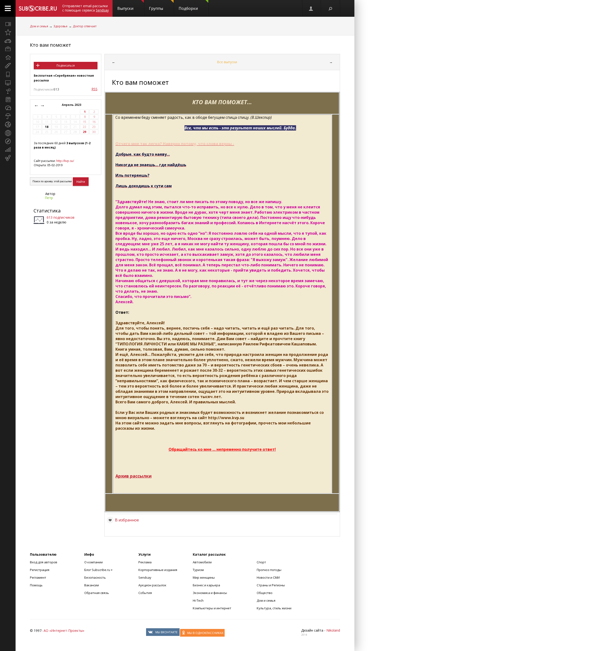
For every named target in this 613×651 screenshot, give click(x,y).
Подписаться (66, 65)
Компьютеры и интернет (212, 608)
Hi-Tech (198, 600)
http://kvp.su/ (65, 161)
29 (84, 132)
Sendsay (144, 577)
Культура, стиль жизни (274, 608)
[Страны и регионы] (8, 133)
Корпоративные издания (157, 570)
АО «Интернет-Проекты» (64, 630)
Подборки (188, 8)
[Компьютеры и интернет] (8, 82)
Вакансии (91, 585)
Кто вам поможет (50, 45)
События (145, 593)
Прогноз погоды (269, 570)
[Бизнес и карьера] (8, 49)
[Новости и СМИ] (8, 99)
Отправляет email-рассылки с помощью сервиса (85, 8)
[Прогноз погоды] (8, 116)
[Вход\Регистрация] (311, 8)
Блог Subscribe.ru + (98, 570)
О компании (93, 562)
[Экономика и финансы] (8, 149)
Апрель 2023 (72, 105)
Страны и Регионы (271, 585)
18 (46, 127)
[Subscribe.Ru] (38, 8)
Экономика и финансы (210, 593)
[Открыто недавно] (8, 32)
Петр (49, 197)
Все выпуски (227, 62)
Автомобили (202, 562)
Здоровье (60, 26)
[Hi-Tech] (8, 74)
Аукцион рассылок (152, 585)
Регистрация (39, 570)
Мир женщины (204, 577)
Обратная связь (96, 593)
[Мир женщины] (8, 65)
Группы (156, 8)
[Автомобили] (8, 40)
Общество (264, 593)
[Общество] (8, 107)
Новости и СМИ (268, 577)
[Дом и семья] (8, 57)
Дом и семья (39, 26)
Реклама (145, 562)
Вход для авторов (43, 562)
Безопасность (95, 577)
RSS (94, 89)
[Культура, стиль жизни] (8, 91)
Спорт (261, 562)
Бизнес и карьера (206, 585)
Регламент (38, 577)
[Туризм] (8, 141)
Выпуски (125, 8)
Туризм (198, 570)
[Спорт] (8, 124)
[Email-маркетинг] (8, 158)
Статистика (47, 210)
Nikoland (333, 630)
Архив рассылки (133, 476)
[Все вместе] (8, 24)
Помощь (36, 585)
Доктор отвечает (84, 26)
